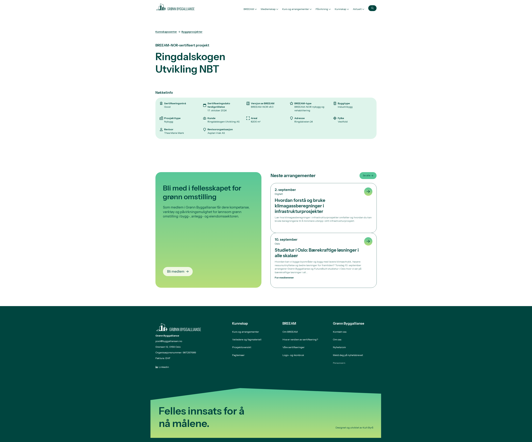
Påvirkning (322, 9)
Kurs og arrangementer (295, 9)
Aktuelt (357, 9)
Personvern (339, 363)
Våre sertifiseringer (293, 347)
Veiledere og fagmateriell (246, 339)
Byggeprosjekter (191, 31)
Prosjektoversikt (241, 347)
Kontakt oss (339, 331)
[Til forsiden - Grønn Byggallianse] (175, 6)
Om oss (337, 339)
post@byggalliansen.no (168, 341)
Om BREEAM (290, 331)
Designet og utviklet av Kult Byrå (354, 427)
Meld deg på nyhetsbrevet (348, 355)
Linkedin (164, 367)
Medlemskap (268, 9)
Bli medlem (175, 271)
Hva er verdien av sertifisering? (300, 339)
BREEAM (249, 9)
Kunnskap (340, 9)
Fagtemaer (238, 355)
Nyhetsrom (339, 347)
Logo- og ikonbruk (293, 355)
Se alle (366, 175)
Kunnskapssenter (166, 31)
